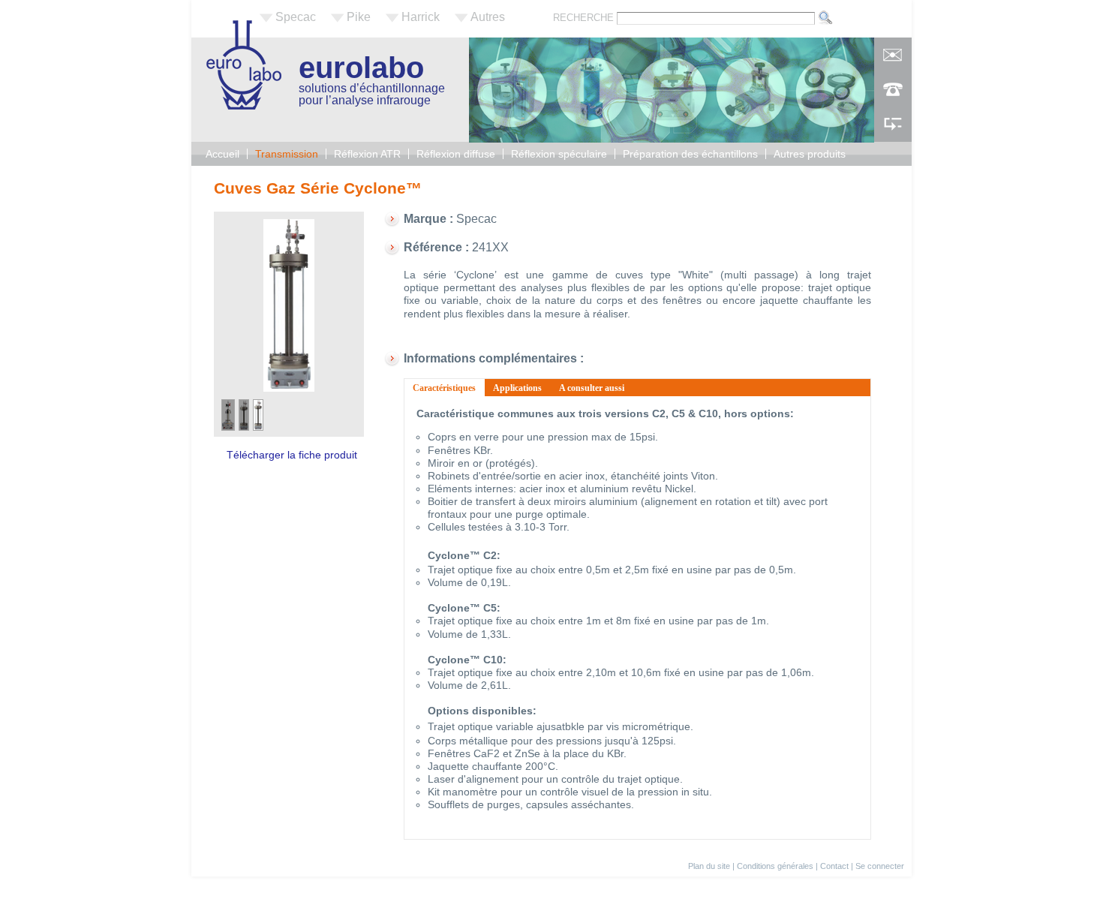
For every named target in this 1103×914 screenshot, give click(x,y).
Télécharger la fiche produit (292, 455)
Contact (834, 865)
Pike (359, 17)
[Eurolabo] (243, 105)
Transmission (286, 154)
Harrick (420, 17)
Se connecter (879, 865)
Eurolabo (361, 67)
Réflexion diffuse (455, 154)
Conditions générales (775, 865)
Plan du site (709, 865)
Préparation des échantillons (690, 154)
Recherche (585, 17)
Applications (517, 388)
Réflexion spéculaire (559, 154)
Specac (295, 17)
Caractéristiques (449, 388)
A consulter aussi (591, 388)
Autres (487, 17)
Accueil (222, 154)
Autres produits (810, 154)
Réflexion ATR (367, 154)
